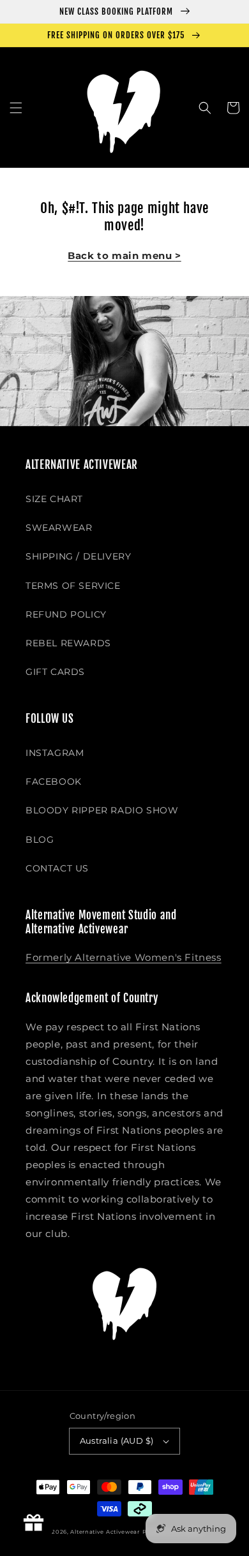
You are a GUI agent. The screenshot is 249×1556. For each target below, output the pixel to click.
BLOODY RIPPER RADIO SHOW (102, 810)
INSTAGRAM (55, 753)
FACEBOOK (54, 781)
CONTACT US (57, 868)
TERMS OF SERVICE (73, 585)
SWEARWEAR (59, 527)
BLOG (40, 839)
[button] (16, 108)
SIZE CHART (54, 499)
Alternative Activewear (104, 1532)
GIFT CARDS (55, 672)
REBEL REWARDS (68, 643)
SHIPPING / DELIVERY (78, 556)
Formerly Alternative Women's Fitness (124, 957)
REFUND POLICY (66, 614)
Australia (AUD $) (117, 1440)
